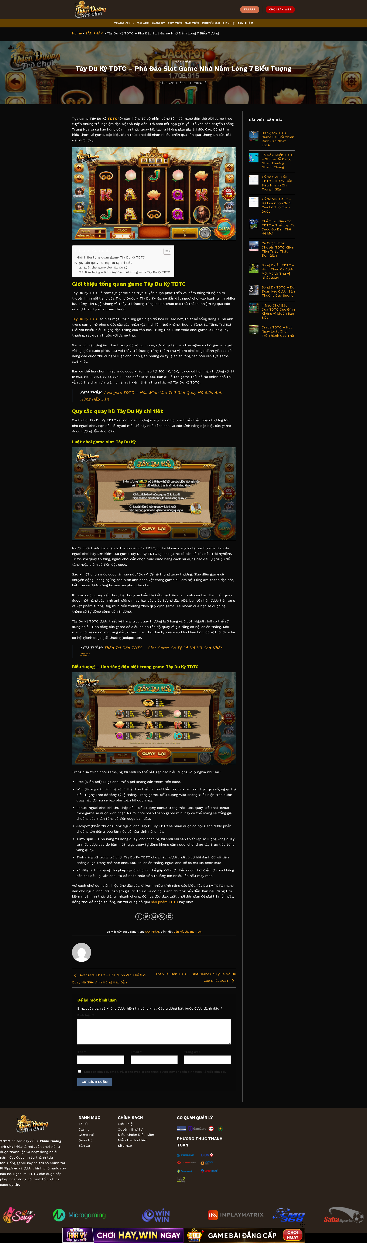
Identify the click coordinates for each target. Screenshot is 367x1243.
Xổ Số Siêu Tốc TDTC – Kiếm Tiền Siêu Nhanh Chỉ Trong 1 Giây (277, 183)
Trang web (192, 1052)
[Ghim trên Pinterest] (161, 916)
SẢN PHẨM (245, 23)
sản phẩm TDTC (164, 902)
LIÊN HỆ (228, 23)
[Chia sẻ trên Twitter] (146, 916)
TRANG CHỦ (122, 23)
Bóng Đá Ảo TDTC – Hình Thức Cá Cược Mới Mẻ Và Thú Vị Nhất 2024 (278, 271)
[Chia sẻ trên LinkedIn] (169, 916)
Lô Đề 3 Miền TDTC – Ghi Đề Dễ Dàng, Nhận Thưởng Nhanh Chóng (278, 161)
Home (77, 33)
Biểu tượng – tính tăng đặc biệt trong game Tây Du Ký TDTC (127, 272)
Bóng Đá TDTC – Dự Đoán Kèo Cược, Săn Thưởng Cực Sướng (278, 291)
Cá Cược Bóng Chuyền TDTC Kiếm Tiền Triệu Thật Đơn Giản (278, 249)
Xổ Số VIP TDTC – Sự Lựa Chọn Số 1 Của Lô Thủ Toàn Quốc (276, 205)
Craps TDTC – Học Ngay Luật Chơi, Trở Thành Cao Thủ (278, 331)
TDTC (112, 118)
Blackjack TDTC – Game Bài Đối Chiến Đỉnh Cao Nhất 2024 (278, 139)
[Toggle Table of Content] (165, 251)
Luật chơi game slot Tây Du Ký (105, 267)
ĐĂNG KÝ (158, 23)
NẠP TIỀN (192, 23)
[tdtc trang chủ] (93, 9)
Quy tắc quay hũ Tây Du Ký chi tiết (105, 263)
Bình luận (85, 1015)
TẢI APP (143, 23)
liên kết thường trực (187, 931)
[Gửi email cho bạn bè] (154, 916)
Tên (81, 1052)
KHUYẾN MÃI (211, 23)
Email (136, 1052)
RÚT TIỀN (175, 23)
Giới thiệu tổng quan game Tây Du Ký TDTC (111, 257)
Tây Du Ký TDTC (85, 319)
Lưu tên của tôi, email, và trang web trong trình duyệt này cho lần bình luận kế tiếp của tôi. (155, 1071)
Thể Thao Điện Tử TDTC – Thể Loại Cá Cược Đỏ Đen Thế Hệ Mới (278, 227)
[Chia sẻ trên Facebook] (138, 916)
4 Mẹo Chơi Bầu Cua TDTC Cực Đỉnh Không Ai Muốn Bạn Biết (278, 311)
